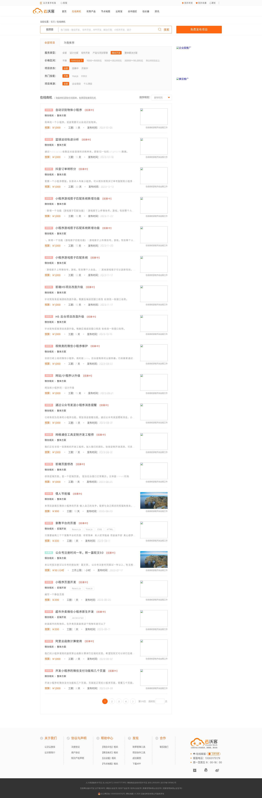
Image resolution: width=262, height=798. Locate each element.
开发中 (85, 68)
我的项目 (188, 3)
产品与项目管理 (100, 52)
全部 (64, 52)
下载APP (137, 763)
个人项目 (88, 83)
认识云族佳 (50, 746)
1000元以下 (76, 60)
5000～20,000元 (113, 60)
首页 (64, 11)
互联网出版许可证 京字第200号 (92, 788)
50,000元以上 (153, 60)
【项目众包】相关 (109, 746)
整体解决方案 (131, 52)
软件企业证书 (136, 788)
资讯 (157, 11)
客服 (65, 3)
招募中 (75, 68)
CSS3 (84, 76)
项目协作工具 (139, 752)
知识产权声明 (77, 758)
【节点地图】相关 (109, 763)
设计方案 (74, 52)
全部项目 (50, 42)
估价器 (146, 11)
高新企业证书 (111, 788)
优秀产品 (91, 11)
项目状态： (51, 68)
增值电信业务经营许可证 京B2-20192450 (143, 783)
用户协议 (75, 752)
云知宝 (119, 11)
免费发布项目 (199, 29)
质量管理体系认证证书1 (152, 788)
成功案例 (137, 758)
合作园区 (132, 11)
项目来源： (51, 83)
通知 (214, 3)
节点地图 (105, 11)
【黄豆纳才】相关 (109, 752)
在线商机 (76, 11)
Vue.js (75, 76)
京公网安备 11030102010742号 (112, 794)
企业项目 (76, 83)
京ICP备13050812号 (168, 783)
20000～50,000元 (134, 60)
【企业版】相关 (108, 758)
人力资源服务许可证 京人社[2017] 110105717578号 (106, 783)
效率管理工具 (139, 746)
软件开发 (85, 52)
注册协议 (75, 746)
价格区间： (51, 60)
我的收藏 (202, 3)
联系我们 (164, 746)
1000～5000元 (94, 60)
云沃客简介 (50, 752)
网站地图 (129, 794)
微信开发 (116, 52)
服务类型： (51, 52)
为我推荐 (69, 42)
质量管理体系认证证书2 (172, 788)
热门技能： (51, 76)
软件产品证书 (123, 788)
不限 (64, 60)
